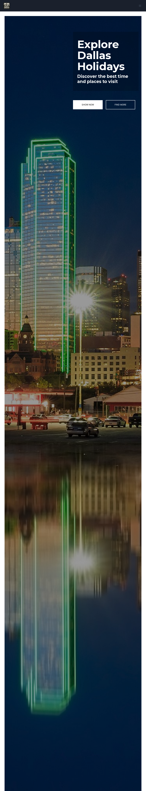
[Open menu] (140, 5)
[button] (88, 104)
